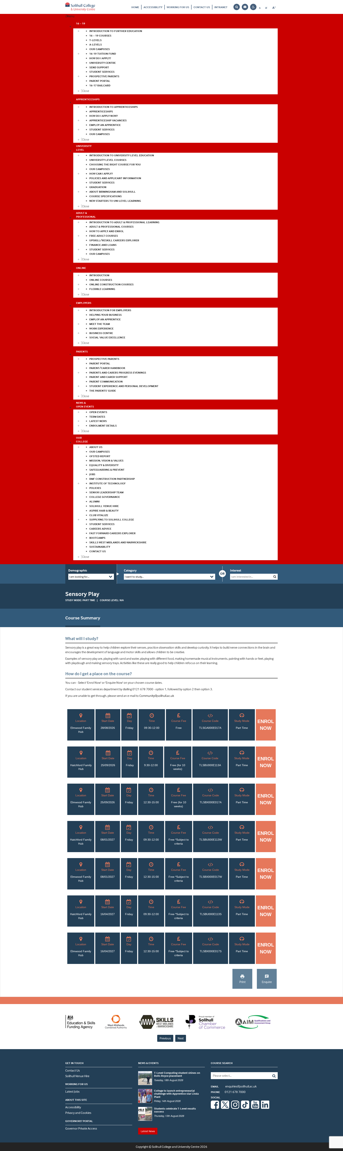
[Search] (271, 1075)
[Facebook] (215, 1108)
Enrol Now (266, 725)
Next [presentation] (181, 1038)
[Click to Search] (274, 576)
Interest (235, 570)
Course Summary (82, 618)
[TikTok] (245, 1108)
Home (135, 7)
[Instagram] (235, 1108)
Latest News (148, 1131)
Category (130, 570)
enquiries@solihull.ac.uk (234, 1086)
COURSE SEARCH (222, 1063)
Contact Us (202, 7)
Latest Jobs (72, 1091)
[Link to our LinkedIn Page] (265, 1108)
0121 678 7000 (228, 1092)
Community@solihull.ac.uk (156, 696)
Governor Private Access (81, 1128)
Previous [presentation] (165, 1038)
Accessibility (153, 7)
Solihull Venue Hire (77, 1076)
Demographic (77, 570)
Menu (70, 16)
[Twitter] (225, 1108)
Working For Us (178, 7)
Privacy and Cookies (78, 1113)
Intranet (220, 7)
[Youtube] (255, 1108)
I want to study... (134, 576)
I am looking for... (79, 576)
